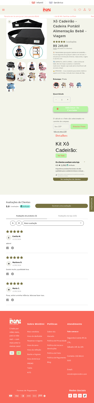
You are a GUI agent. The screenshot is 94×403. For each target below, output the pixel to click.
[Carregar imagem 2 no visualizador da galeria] (21, 66)
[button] (3, 10)
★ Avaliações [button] (91, 204)
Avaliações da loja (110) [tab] (67, 216)
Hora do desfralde (34, 336)
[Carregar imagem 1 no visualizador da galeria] (10, 66)
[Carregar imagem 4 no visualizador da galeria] (42, 66)
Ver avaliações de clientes (70, 179)
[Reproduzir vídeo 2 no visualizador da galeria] (21, 77)
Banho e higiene (34, 354)
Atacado (50, 336)
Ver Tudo (61, 156)
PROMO (30, 363)
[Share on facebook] (7, 248)
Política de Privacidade (56, 340)
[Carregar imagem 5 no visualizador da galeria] (31, 77)
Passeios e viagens (34, 340)
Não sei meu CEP (60, 132)
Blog (49, 362)
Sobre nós (51, 331)
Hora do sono (32, 345)
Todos (29, 368)
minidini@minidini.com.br (78, 374)
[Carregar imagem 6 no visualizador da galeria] (42, 77)
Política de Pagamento (56, 357)
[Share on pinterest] (12, 248)
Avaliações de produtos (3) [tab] (26, 216)
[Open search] (12, 223)
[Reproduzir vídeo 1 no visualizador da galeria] (10, 77)
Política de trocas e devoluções (55, 347)
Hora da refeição (34, 350)
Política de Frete (54, 353)
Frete (55, 48)
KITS (29, 372)
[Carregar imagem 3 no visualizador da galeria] (31, 66)
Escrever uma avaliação (61, 206)
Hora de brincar (33, 359)
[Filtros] (19, 223)
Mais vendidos (33, 331)
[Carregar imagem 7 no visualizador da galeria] (10, 87)
